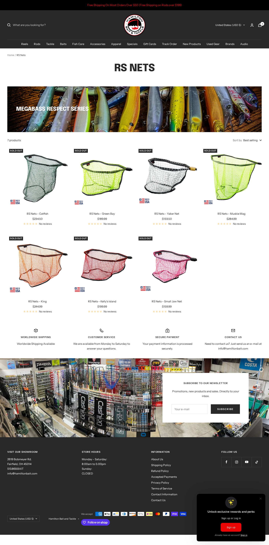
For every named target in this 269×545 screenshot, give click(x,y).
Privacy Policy (160, 482)
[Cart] (260, 25)
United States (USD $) (228, 25)
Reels (24, 44)
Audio (244, 44)
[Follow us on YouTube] (247, 462)
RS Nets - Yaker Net (166, 213)
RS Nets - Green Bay (102, 213)
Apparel (116, 44)
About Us (157, 459)
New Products (192, 44)
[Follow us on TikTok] (257, 462)
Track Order (169, 44)
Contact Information (164, 494)
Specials (132, 44)
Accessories (97, 44)
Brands (229, 44)
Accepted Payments (164, 476)
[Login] (252, 25)
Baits (63, 44)
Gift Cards (149, 44)
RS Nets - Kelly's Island (102, 301)
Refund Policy (160, 471)
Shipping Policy (161, 465)
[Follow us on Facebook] (226, 462)
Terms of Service (161, 488)
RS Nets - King (37, 301)
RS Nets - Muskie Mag (231, 213)
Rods (37, 44)
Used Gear (213, 44)
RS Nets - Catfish (37, 213)
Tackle (50, 44)
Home (10, 55)
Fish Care (78, 44)
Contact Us (158, 500)
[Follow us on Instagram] (236, 462)
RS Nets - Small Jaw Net (167, 301)
